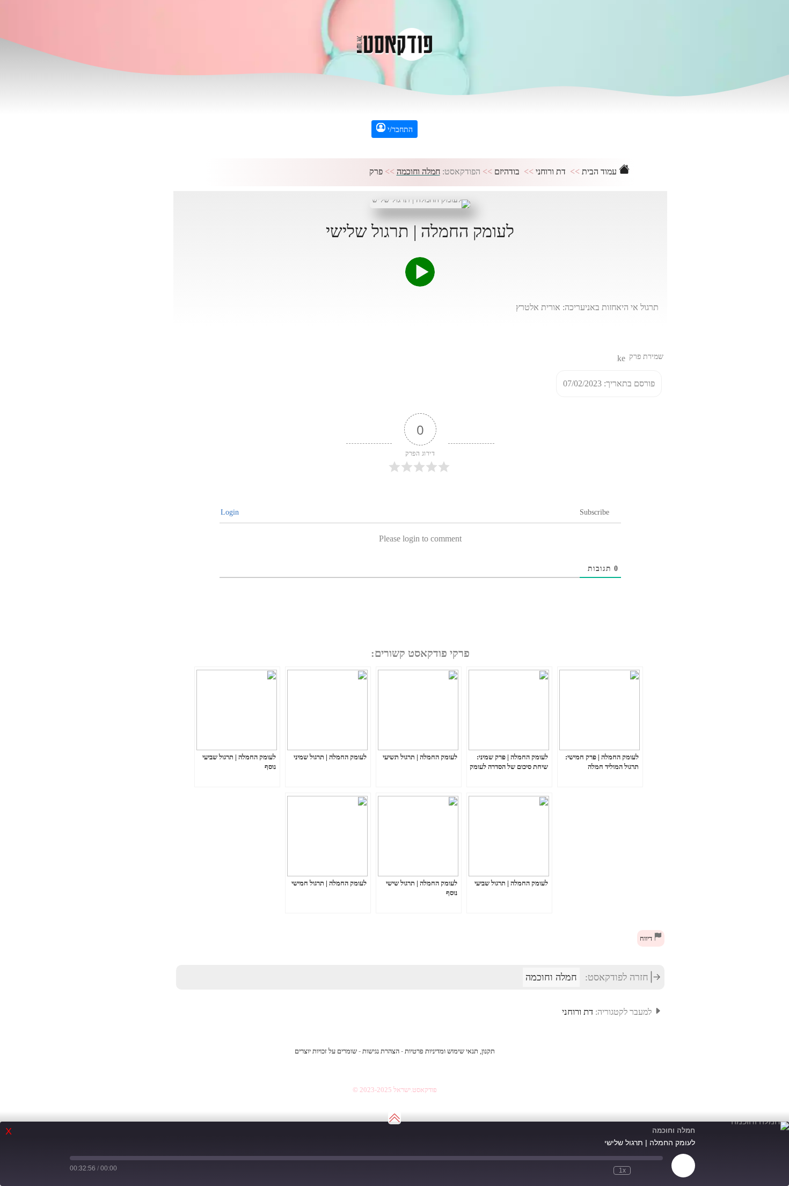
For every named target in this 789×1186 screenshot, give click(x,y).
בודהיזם (507, 171)
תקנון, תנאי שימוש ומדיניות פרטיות (450, 1051)
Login (231, 512)
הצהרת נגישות (380, 1051)
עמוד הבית (600, 171)
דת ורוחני (551, 171)
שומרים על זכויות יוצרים (326, 1051)
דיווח (647, 938)
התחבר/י (399, 130)
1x (622, 1170)
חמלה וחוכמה (418, 171)
